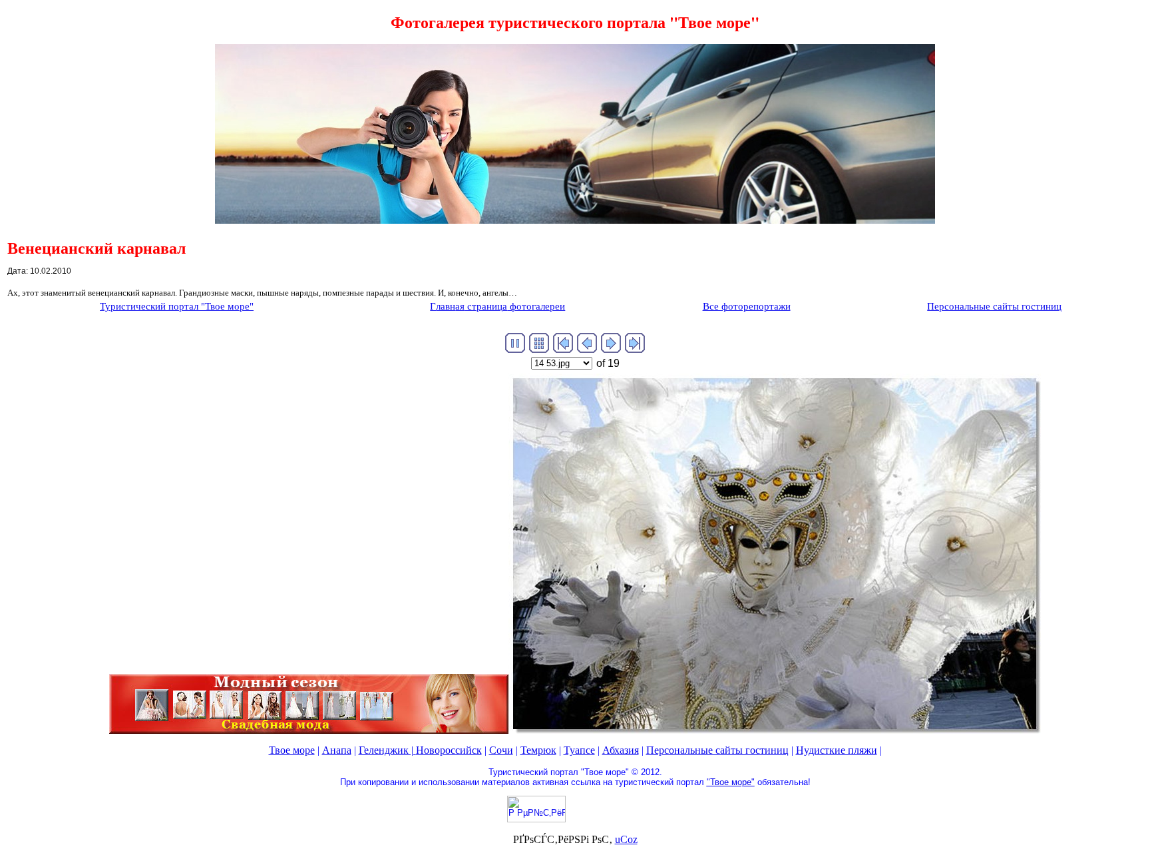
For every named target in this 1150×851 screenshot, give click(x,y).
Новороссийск (449, 750)
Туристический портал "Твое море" (177, 306)
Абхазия (620, 750)
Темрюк (538, 750)
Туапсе (579, 750)
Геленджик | (387, 750)
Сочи (501, 750)
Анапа (336, 750)
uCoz (626, 839)
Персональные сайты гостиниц (717, 750)
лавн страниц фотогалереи (497, 306)
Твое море (292, 750)
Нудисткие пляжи (836, 750)
